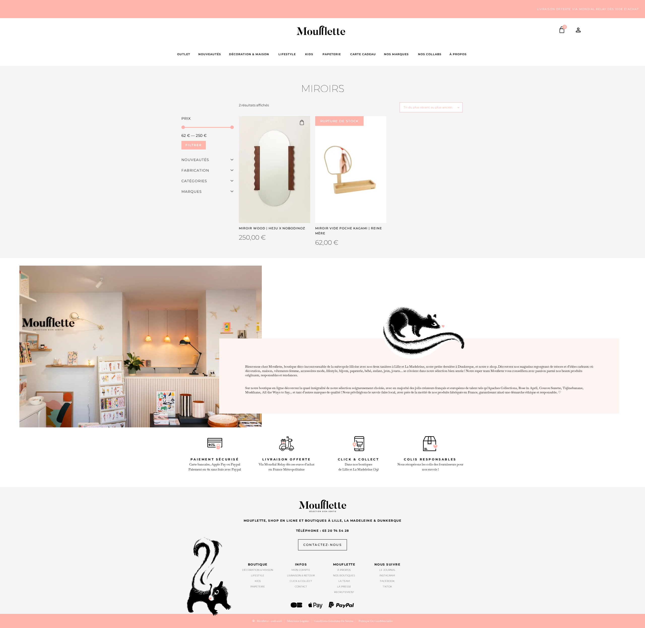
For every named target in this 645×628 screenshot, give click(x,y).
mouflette (344, 564)
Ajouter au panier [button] (304, 122)
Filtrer (193, 145)
